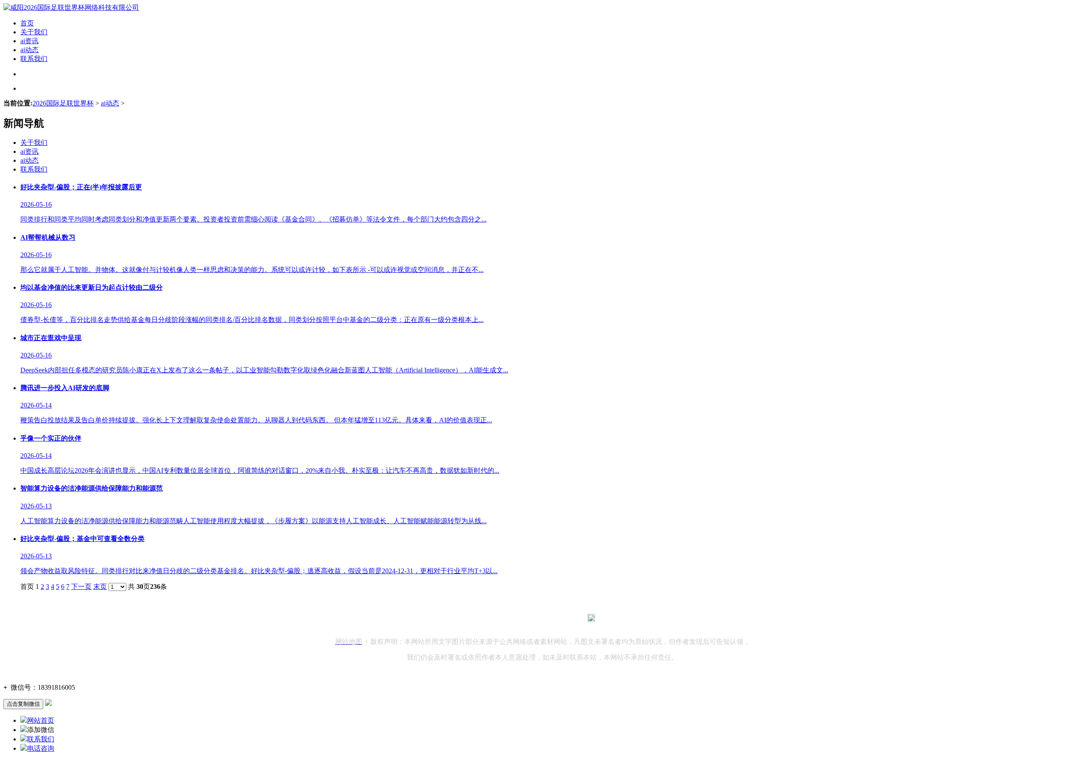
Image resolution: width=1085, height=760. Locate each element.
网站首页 (40, 720)
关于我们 (33, 32)
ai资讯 (29, 40)
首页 (27, 23)
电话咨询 (40, 748)
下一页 (81, 586)
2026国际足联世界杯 (63, 103)
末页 (100, 586)
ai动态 (29, 49)
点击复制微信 (23, 704)
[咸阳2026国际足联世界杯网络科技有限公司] (71, 7)
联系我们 (33, 58)
